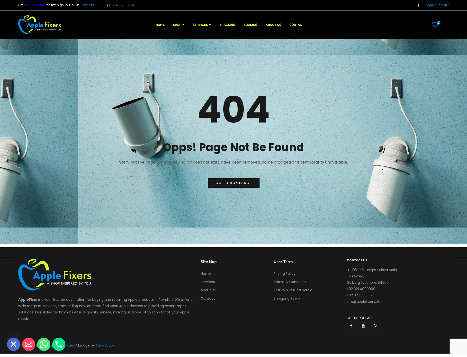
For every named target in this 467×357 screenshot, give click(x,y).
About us (273, 25)
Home (160, 25)
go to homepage (234, 183)
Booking (250, 25)
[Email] (28, 344)
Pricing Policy (285, 273)
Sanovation (105, 345)
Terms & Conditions (290, 281)
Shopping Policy (287, 298)
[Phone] (58, 344)
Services (201, 25)
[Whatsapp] (43, 344)
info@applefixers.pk (363, 301)
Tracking (227, 25)
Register (443, 5)
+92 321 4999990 (93, 5)
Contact (296, 25)
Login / (431, 5)
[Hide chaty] (13, 344)
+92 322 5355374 (121, 5)
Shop (177, 25)
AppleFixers (66, 345)
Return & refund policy (293, 290)
